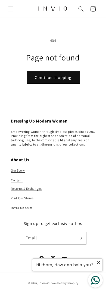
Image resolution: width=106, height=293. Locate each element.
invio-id (44, 283)
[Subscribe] (80, 238)
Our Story (18, 170)
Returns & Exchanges (26, 188)
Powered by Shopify (65, 283)
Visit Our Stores (22, 198)
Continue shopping (53, 77)
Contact (17, 180)
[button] (11, 9)
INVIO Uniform (21, 208)
